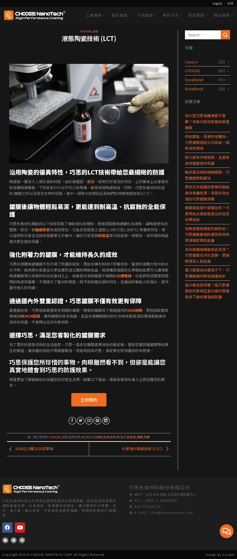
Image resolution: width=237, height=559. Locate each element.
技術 (95, 31)
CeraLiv (191, 62)
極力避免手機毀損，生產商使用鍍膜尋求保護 (207, 160)
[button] (88, 399)
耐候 (113, 437)
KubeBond (194, 88)
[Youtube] (20, 527)
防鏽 (147, 437)
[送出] (225, 34)
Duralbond (194, 79)
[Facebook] (7, 527)
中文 (231, 3)
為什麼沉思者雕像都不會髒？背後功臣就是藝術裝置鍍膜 (207, 121)
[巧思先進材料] (34, 15)
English (217, 3)
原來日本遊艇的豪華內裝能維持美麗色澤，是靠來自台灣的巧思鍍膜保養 (207, 192)
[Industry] (5, 540)
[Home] (14, 540)
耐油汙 (121, 437)
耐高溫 (131, 437)
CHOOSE (86, 31)
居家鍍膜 (120, 15)
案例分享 (171, 15)
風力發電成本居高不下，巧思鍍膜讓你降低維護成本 (207, 273)
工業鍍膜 (94, 15)
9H (83, 437)
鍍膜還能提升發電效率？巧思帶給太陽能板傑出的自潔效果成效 (207, 213)
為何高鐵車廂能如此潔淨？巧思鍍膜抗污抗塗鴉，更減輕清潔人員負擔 (207, 255)
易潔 (106, 437)
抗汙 (89, 437)
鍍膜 (140, 437)
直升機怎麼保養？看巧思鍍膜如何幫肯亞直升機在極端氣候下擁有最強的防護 (207, 291)
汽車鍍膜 (145, 15)
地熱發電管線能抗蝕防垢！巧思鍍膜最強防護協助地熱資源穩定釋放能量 (207, 234)
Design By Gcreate (220, 554)
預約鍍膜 (222, 15)
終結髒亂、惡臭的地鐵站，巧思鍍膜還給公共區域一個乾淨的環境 (207, 142)
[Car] (22, 540)
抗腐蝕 (97, 437)
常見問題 (196, 15)
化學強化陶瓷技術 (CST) (142, 448)
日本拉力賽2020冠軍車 (33, 448)
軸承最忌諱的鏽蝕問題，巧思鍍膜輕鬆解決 (207, 175)
